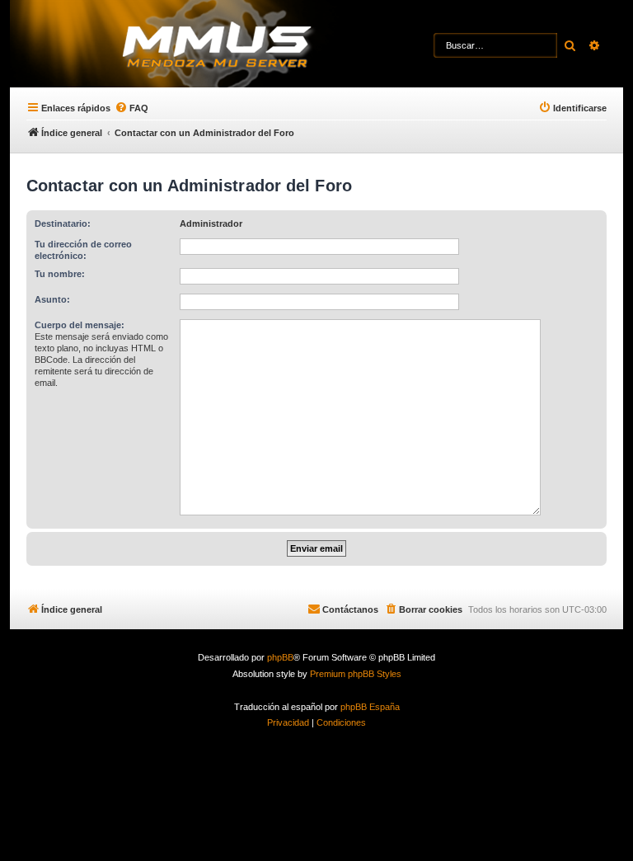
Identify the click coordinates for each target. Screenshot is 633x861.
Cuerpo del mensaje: (79, 325)
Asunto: (52, 299)
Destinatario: (63, 223)
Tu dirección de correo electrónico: (83, 250)
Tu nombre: (60, 274)
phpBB (280, 657)
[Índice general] (247, 45)
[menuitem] (131, 108)
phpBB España (370, 707)
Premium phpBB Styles (355, 674)
